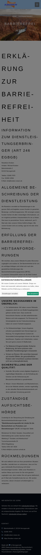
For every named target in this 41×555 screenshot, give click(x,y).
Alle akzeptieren (33, 293)
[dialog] (20, 287)
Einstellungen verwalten (10, 293)
